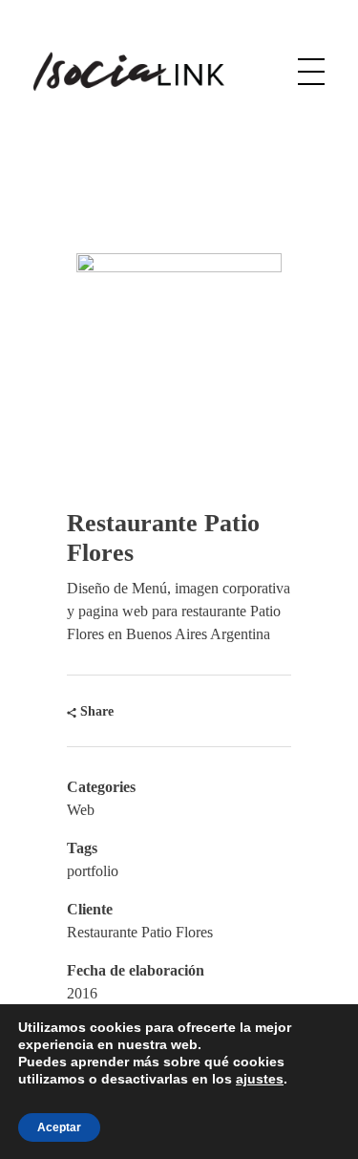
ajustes (260, 1078)
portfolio (92, 871)
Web (81, 810)
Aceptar (59, 1127)
